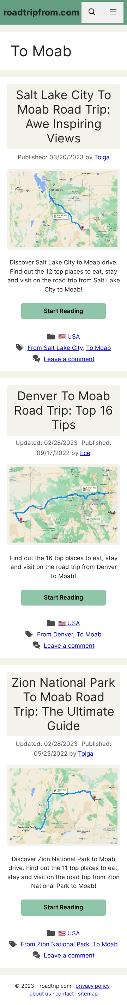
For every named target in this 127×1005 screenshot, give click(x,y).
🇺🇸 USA (69, 336)
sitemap (88, 993)
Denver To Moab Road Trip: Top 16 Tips (63, 410)
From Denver (55, 634)
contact (64, 993)
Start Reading (63, 310)
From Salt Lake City (55, 347)
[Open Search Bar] (92, 12)
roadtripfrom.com (41, 12)
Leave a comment (69, 359)
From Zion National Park (55, 944)
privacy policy (92, 985)
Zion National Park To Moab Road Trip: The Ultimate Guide (63, 703)
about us (40, 993)
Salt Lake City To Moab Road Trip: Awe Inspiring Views (63, 116)
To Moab (98, 347)
